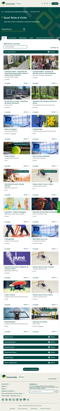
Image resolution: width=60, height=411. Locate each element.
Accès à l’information (23, 408)
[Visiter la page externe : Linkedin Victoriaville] (17, 399)
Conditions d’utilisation (45, 408)
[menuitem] (11, 4)
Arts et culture (12, 38)
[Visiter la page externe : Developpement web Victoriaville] (28, 399)
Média (3, 388)
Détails (26, 83)
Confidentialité (33, 408)
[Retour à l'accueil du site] (3, 11)
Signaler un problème (8, 391)
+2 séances (13, 133)
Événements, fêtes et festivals (44, 38)
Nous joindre (5, 384)
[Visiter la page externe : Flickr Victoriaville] (24, 399)
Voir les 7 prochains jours (31, 369)
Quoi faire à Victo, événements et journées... (16, 11)
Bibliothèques (23, 38)
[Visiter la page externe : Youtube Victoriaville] (21, 399)
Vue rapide (7, 83)
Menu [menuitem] (55, 3)
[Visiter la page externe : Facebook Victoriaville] (3, 399)
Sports (31, 38)
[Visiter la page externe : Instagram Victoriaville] (13, 399)
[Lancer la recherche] (24, 29)
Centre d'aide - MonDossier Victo (11, 395)
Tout (4, 38)
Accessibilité (12, 408)
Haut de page (52, 378)
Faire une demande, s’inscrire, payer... (12, 393)
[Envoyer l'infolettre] (56, 391)
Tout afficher (53, 47)
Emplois (4, 386)
